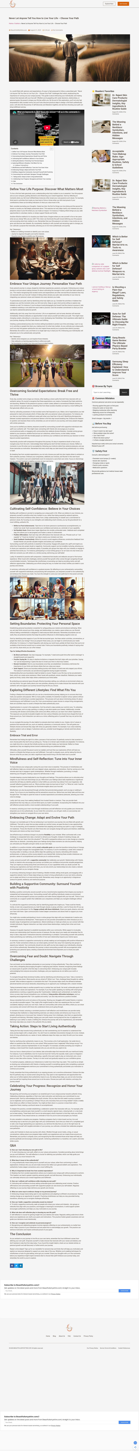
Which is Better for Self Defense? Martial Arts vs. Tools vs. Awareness (120, 243)
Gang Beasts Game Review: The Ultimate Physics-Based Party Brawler (119, 343)
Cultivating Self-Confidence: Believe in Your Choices (28, 158)
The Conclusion (18, 183)
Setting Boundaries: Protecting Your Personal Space (28, 161)
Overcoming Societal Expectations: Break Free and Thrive (29, 156)
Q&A (14, 181)
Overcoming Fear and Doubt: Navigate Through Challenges (31, 174)
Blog (54, 1336)
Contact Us (77, 1336)
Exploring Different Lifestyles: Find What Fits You (27, 163)
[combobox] (105, 392)
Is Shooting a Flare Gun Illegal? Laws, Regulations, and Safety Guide (119, 294)
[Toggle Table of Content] (51, 148)
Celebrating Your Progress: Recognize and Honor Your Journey (32, 179)
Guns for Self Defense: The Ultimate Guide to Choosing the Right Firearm (120, 319)
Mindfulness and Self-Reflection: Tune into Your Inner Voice (30, 167)
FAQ (69, 1336)
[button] (12, 1266)
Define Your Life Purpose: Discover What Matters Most (28, 151)
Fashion (17, 23)
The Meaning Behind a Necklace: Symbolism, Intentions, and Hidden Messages (119, 130)
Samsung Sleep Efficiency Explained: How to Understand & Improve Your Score (120, 368)
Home (11, 23)
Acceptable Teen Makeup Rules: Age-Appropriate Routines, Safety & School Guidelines (120, 159)
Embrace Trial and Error (21, 165)
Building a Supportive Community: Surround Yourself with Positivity (32, 172)
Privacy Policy (88, 1336)
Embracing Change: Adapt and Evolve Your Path (26, 170)
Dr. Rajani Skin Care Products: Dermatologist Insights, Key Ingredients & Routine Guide (120, 102)
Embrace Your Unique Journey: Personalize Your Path (28, 154)
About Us (62, 1336)
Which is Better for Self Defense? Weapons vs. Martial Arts (120, 268)
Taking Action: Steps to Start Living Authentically (27, 177)
